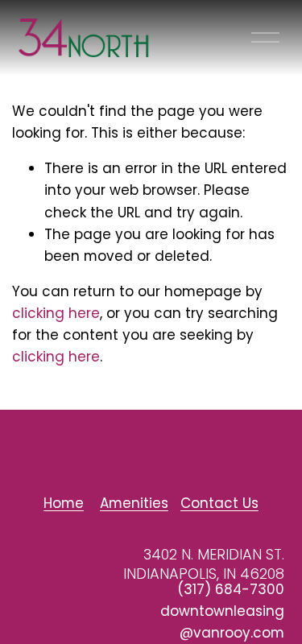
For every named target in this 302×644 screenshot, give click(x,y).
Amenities (134, 503)
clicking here (56, 313)
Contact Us (219, 503)
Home (63, 503)
